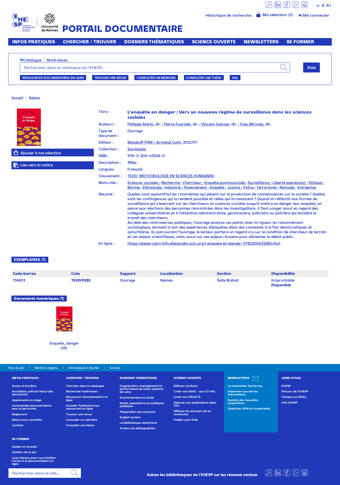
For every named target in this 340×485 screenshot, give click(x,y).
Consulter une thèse (203, 77)
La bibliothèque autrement (138, 422)
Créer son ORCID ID (187, 396)
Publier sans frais (186, 419)
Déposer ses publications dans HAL (195, 404)
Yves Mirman (251, 124)
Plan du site (16, 367)
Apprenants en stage (27, 400)
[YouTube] (295, 4)
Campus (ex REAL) (294, 396)
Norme (134, 187)
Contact (115, 367)
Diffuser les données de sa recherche (192, 413)
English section (130, 417)
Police (249, 187)
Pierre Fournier (177, 124)
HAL (235, 77)
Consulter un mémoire (156, 77)
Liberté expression (290, 183)
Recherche (171, 183)
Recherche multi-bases (82, 391)
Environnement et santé (137, 397)
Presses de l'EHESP (295, 391)
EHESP (286, 385)
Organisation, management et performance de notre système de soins (142, 389)
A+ (329, 5)
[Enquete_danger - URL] (64, 318)
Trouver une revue (110, 77)
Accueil (17, 98)
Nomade (287, 187)
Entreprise (306, 187)
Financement (196, 187)
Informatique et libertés (83, 367)
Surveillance (259, 183)
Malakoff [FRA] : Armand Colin (154, 142)
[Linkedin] (278, 4)
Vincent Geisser (215, 124)
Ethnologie (153, 187)
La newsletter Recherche (245, 385)
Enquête (217, 187)
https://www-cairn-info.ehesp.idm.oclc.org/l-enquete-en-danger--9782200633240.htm (203, 243)
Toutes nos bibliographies (137, 428)
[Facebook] (286, 4)
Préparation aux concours (138, 411)
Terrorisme (267, 187)
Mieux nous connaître (27, 419)
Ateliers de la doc (24, 452)
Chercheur (192, 183)
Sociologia (136, 149)
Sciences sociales (143, 183)
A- (318, 5)
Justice (234, 187)
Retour (34, 98)
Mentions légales (46, 367)
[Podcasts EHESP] (304, 4)
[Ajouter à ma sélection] (15, 152)
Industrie (173, 187)
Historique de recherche (228, 15)
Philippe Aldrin (140, 124)
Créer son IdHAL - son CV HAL (195, 391)
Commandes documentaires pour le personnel (32, 407)
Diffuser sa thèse (186, 385)
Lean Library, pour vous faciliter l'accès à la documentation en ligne (34, 461)
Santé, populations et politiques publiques (142, 405)
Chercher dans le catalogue (85, 385)
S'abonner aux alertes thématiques (243, 393)
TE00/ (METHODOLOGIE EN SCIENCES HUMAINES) (170, 176)
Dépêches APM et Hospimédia (249, 408)
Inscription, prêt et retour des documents (32, 393)
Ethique (316, 183)
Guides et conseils (24, 446)
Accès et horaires (24, 385)
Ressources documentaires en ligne (53, 77)
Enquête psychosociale (225, 183)
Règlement (19, 414)
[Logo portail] (35, 22)
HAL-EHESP (289, 402)
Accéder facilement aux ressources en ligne (82, 407)
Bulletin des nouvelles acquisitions (243, 402)
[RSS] (269, 4)
